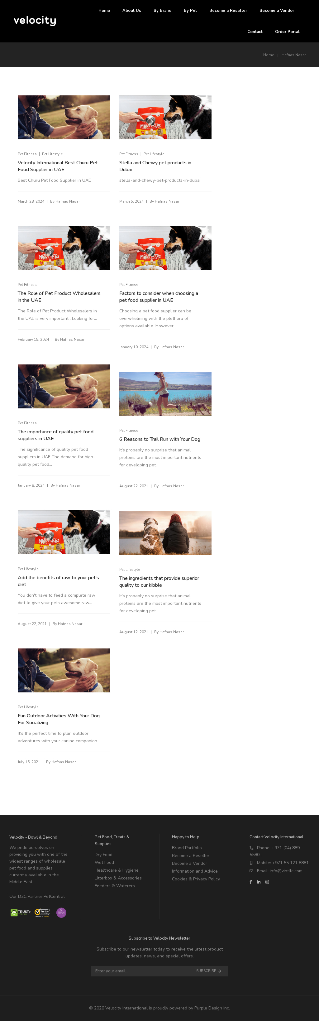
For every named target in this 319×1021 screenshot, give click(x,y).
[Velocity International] (35, 23)
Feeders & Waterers (115, 886)
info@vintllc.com (286, 871)
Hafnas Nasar (67, 201)
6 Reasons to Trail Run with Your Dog (159, 439)
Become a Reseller (190, 856)
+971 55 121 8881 (290, 863)
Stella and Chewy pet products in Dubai (155, 166)
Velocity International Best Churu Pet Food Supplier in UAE (58, 166)
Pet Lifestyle (52, 154)
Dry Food (103, 855)
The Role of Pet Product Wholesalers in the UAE (59, 297)
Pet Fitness (27, 154)
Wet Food (104, 862)
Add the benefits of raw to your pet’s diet (58, 581)
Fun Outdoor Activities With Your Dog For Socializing (59, 719)
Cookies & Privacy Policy (196, 879)
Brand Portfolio (187, 848)
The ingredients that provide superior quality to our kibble (159, 582)
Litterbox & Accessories (118, 878)
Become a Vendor (189, 863)
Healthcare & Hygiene (117, 870)
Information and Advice (195, 871)
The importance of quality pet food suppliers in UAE (55, 435)
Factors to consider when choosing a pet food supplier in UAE (158, 297)
